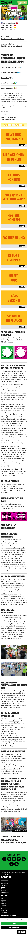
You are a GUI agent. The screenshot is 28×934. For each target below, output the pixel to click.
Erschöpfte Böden (7, 83)
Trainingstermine (5, 908)
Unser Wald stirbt (7, 88)
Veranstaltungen (9, 840)
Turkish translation (7, 27)
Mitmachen (21, 842)
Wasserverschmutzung (9, 72)
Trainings (3, 888)
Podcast (3, 901)
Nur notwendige (14, 928)
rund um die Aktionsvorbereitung (11, 727)
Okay (14, 924)
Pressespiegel (4, 912)
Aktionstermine (4, 907)
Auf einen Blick (4, 880)
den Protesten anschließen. (12, 473)
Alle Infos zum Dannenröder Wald (12, 39)
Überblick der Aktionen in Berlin (12, 46)
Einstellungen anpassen (14, 931)
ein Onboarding (14, 721)
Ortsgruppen (7, 842)
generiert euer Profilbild (15, 340)
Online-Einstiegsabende (8, 583)
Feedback (21, 932)
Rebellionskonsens (5, 892)
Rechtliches (3, 890)
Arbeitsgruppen (4, 883)
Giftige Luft (5, 78)
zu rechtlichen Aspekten (8, 733)
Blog (2, 898)
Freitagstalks (4, 905)
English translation (9, 23)
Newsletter (3, 903)
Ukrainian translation (8, 29)
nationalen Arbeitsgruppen (16, 598)
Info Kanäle (3, 900)
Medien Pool (4, 910)
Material (3, 887)
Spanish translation (7, 25)
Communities (4, 885)
